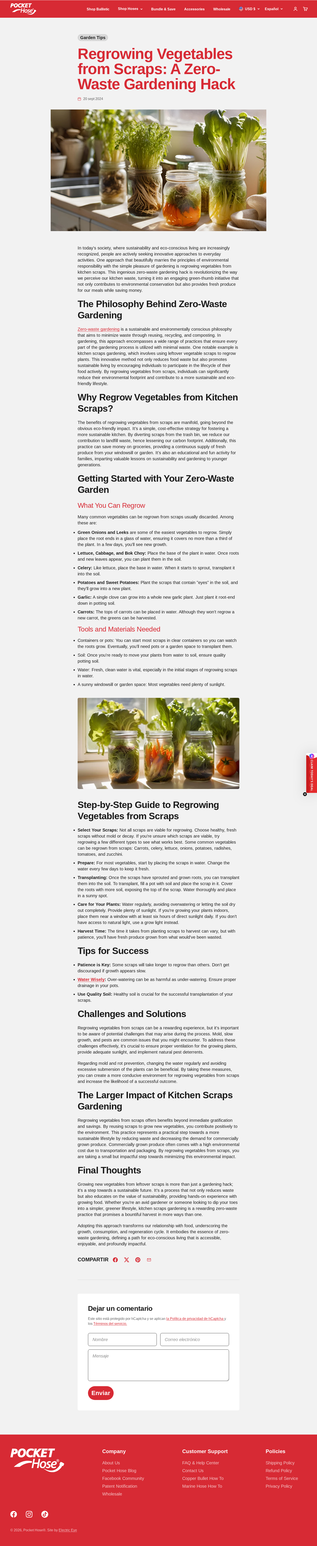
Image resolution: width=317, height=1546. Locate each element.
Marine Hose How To (202, 1486)
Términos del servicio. (110, 1323)
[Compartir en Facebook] (115, 1260)
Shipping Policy (280, 1462)
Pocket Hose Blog (119, 1470)
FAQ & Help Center (200, 1462)
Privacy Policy (279, 1486)
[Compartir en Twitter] (126, 1260)
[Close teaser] (305, 794)
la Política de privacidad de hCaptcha (195, 1319)
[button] (311, 773)
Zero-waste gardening (98, 329)
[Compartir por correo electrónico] (149, 1260)
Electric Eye (68, 1530)
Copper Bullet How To (203, 1478)
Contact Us (193, 1470)
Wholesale (221, 9)
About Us (111, 1462)
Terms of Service (282, 1478)
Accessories (194, 9)
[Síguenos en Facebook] (13, 1514)
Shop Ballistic (98, 9)
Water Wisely (91, 979)
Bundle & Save (163, 9)
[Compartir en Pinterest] (137, 1260)
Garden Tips (92, 37)
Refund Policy (279, 1470)
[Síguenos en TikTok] (44, 1514)
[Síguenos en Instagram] (29, 1514)
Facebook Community (123, 1478)
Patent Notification (119, 1486)
